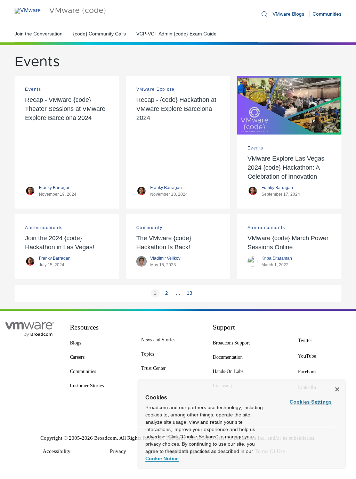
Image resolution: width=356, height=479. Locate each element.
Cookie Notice (162, 458)
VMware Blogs (288, 14)
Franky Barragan (55, 187)
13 (189, 293)
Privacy (118, 451)
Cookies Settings (311, 402)
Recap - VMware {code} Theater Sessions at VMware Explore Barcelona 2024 (65, 108)
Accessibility (57, 451)
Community (149, 227)
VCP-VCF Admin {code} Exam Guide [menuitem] (176, 33)
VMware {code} (77, 11)
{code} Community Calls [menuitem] (99, 33)
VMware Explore (155, 89)
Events (33, 89)
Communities (327, 14)
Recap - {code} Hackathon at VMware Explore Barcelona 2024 (176, 108)
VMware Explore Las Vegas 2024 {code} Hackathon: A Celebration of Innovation (286, 167)
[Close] (337, 389)
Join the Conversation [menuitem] (39, 33)
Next (201, 293)
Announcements (44, 227)
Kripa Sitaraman (276, 258)
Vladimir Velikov (165, 258)
